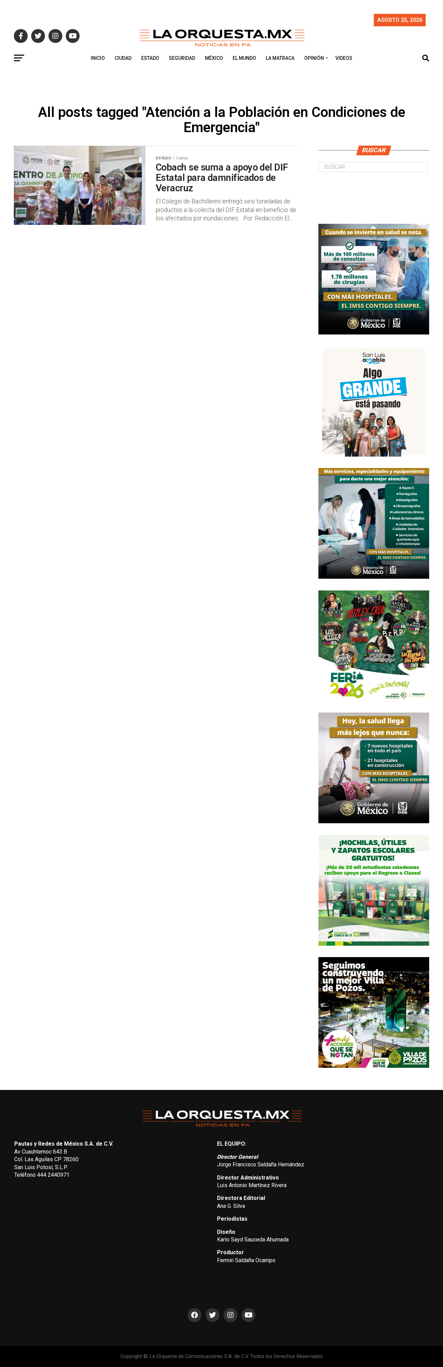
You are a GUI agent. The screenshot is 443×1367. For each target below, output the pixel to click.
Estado (150, 58)
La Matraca (280, 58)
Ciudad (123, 58)
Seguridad (182, 58)
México (214, 58)
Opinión (314, 58)
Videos (343, 58)
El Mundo (244, 58)
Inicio (98, 58)
